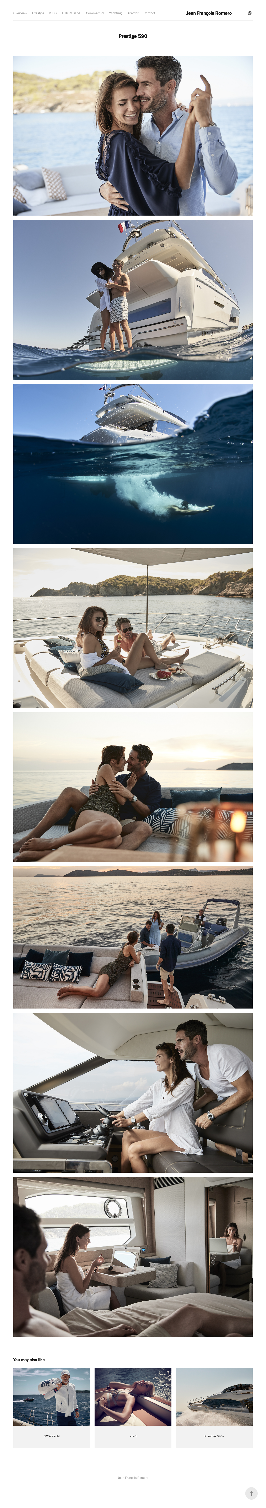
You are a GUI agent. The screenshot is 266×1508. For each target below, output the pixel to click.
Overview (20, 13)
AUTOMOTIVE (71, 13)
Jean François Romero (209, 13)
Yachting (115, 13)
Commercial (95, 13)
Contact (149, 13)
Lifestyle (38, 13)
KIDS (53, 13)
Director (133, 13)
